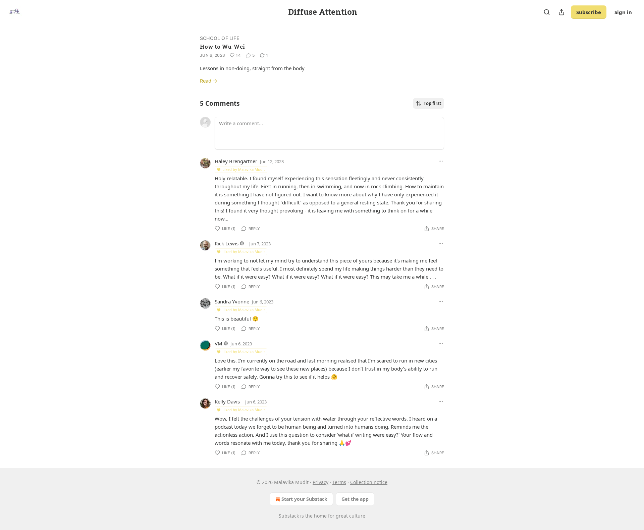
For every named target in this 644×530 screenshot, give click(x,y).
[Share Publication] (561, 12)
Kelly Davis (227, 401)
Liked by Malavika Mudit (243, 169)
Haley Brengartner (236, 161)
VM (218, 343)
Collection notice (368, 482)
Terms (339, 482)
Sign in (623, 12)
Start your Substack (304, 499)
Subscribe (588, 12)
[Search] (546, 12)
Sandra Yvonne (232, 301)
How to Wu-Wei (222, 46)
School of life (219, 38)
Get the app (355, 499)
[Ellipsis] (440, 161)
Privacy (320, 482)
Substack (289, 516)
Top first (432, 103)
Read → (208, 80)
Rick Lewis (226, 243)
